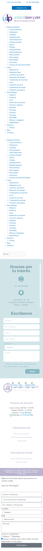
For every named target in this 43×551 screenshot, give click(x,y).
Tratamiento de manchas (18, 80)
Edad (3, 516)
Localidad (7, 344)
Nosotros (10, 125)
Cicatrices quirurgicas (17, 90)
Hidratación (13, 32)
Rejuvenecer (14, 70)
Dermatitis (13, 117)
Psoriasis (12, 110)
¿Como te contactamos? (10, 534)
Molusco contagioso (16, 120)
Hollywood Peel (15, 50)
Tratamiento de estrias (17, 87)
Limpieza (12, 34)
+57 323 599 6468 (25, 413)
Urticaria (12, 112)
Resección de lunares (17, 102)
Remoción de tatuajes (17, 77)
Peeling (12, 47)
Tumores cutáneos (16, 105)
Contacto (10, 133)
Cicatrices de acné (16, 85)
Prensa (12, 127)
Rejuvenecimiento (13, 27)
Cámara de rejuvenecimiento (19, 65)
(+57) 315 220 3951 (26, 415)
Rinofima (12, 107)
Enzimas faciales (15, 42)
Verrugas (12, 115)
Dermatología (12, 92)
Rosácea (12, 97)
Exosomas (13, 62)
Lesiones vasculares (16, 75)
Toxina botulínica (15, 29)
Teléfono (6, 536)
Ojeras (11, 45)
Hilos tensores (14, 55)
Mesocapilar (13, 60)
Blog (8, 130)
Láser (9, 67)
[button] (21, 137)
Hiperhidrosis (14, 122)
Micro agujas (14, 57)
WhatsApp (16, 536)
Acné (11, 82)
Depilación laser (15, 72)
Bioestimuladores (15, 52)
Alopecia (12, 95)
